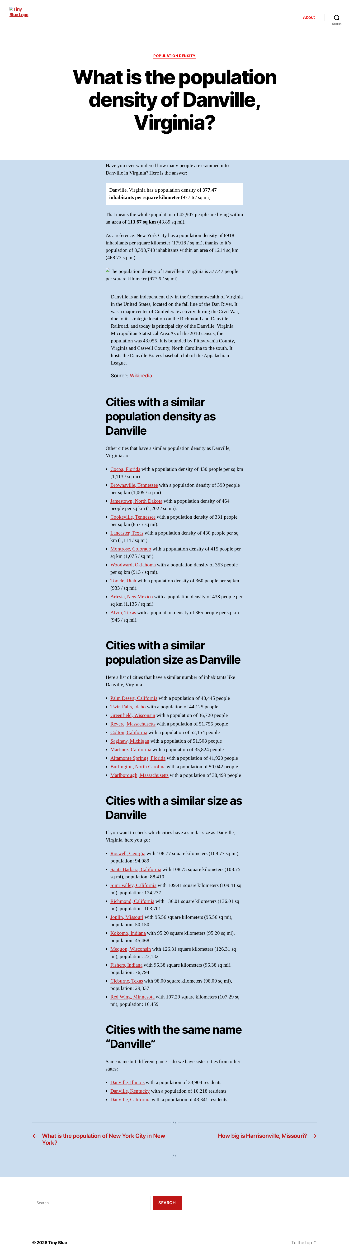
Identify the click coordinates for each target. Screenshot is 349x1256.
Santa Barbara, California (135, 869)
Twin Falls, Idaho (128, 707)
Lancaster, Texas (126, 533)
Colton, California (128, 732)
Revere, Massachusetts (133, 724)
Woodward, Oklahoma (133, 565)
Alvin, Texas (123, 612)
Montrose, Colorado (130, 549)
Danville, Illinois (127, 1082)
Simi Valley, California (133, 885)
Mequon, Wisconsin (130, 949)
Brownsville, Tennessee (134, 485)
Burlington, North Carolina (137, 767)
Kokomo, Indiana (128, 933)
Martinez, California (130, 749)
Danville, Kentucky (130, 1091)
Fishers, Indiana (126, 965)
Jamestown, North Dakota (136, 501)
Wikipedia (141, 376)
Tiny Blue (57, 1242)
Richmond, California (132, 901)
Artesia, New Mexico (131, 597)
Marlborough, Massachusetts (139, 775)
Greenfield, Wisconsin (132, 715)
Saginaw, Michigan (129, 741)
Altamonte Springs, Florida (137, 758)
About (309, 17)
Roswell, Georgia (127, 853)
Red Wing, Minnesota (132, 997)
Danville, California (130, 1099)
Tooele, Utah (123, 581)
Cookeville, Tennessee (133, 517)
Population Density (174, 56)
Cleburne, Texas (126, 981)
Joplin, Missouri (126, 917)
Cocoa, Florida (125, 469)
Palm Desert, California (133, 698)
